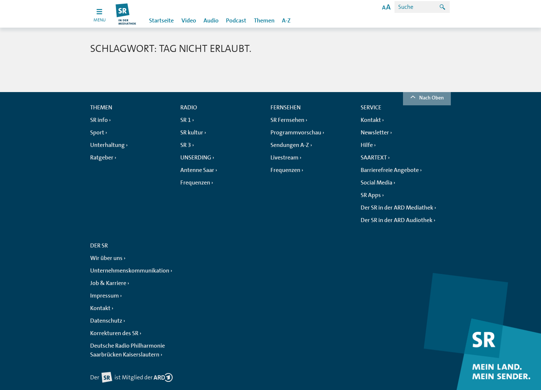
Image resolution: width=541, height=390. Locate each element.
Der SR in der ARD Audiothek (396, 220)
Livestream (284, 157)
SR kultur (191, 132)
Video (188, 20)
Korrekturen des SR (114, 333)
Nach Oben (431, 97)
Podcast (236, 20)
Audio (211, 20)
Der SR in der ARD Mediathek (397, 207)
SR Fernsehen (287, 120)
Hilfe (367, 145)
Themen (264, 20)
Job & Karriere (108, 283)
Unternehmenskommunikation (129, 270)
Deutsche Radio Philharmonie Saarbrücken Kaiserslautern (127, 350)
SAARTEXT (374, 157)
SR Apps (371, 195)
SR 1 (185, 120)
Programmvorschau (295, 132)
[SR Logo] (126, 14)
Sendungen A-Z (289, 145)
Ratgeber (101, 157)
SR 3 (185, 145)
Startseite (161, 20)
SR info (99, 120)
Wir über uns (106, 258)
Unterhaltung (107, 145)
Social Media (376, 182)
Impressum (104, 295)
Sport (97, 132)
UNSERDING (195, 157)
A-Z (286, 20)
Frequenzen (195, 182)
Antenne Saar (197, 170)
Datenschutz (106, 320)
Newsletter (375, 132)
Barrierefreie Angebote (390, 170)
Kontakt (371, 120)
